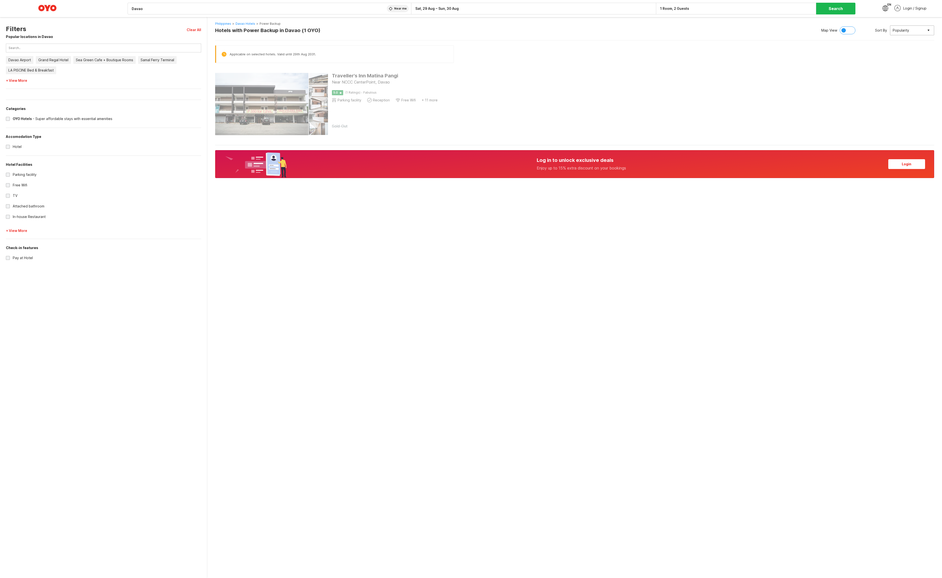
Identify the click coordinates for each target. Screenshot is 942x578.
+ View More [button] (16, 81)
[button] (194, 29)
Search (836, 8)
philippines (223, 23)
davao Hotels (245, 23)
